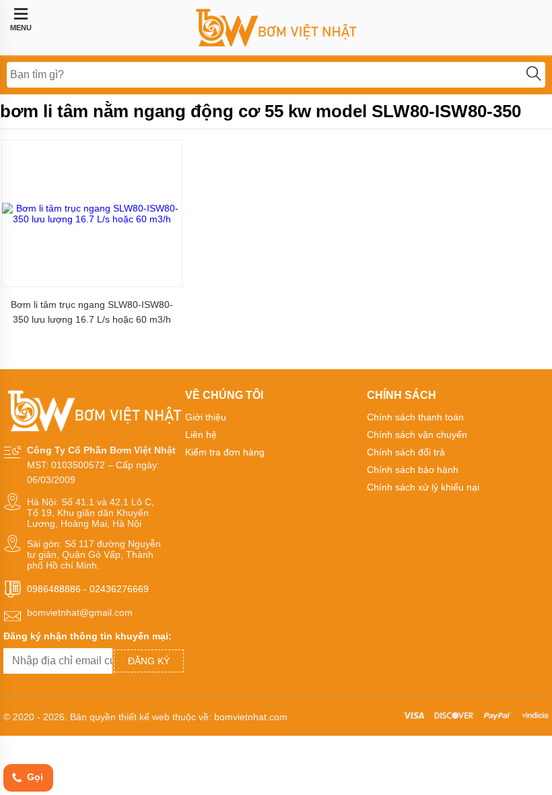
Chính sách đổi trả (406, 452)
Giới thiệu (205, 417)
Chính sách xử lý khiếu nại (423, 487)
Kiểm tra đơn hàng (225, 452)
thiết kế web (144, 716)
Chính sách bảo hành (412, 469)
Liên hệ (201, 434)
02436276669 (119, 588)
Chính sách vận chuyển (417, 434)
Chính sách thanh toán (415, 417)
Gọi (33, 776)
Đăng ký (149, 661)
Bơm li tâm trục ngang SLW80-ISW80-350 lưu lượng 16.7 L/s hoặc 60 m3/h (92, 312)
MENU (21, 28)
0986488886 (54, 588)
